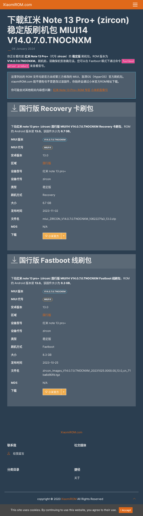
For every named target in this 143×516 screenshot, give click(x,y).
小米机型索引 (99, 90)
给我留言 (18, 453)
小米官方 (53, 236)
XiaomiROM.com (17, 4)
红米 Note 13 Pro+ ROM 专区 (71, 90)
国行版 (47, 163)
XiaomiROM (69, 499)
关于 (77, 478)
